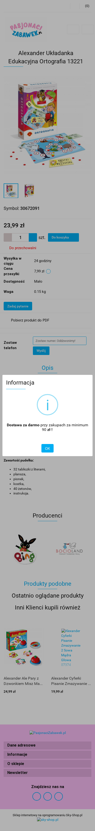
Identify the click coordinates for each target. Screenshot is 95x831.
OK (47, 448)
